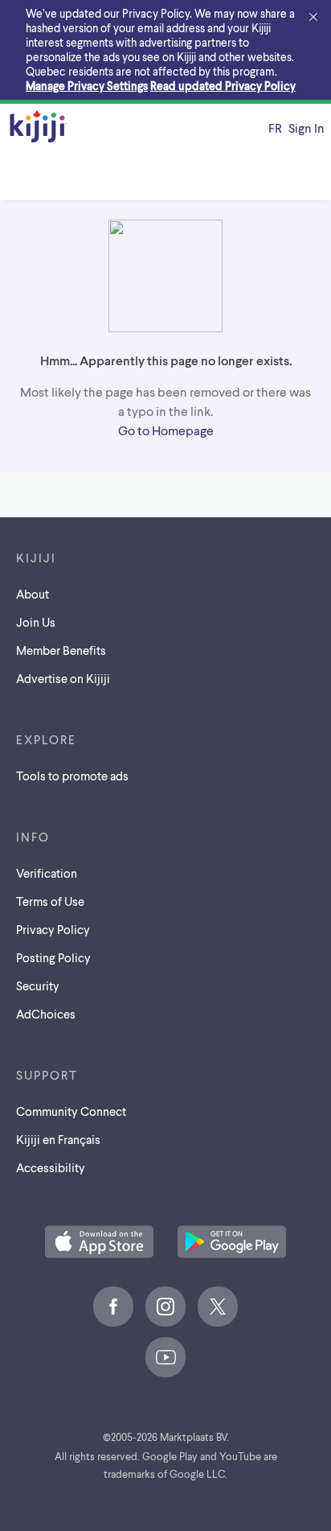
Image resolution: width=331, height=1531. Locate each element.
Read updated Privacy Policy (223, 86)
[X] (218, 1306)
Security (37, 985)
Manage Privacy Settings (87, 86)
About (32, 593)
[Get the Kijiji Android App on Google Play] (232, 1243)
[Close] (313, 17)
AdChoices (46, 1013)
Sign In (306, 127)
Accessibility (50, 1167)
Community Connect (71, 1111)
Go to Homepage (166, 430)
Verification (46, 873)
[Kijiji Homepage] (38, 127)
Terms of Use (50, 901)
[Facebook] (113, 1306)
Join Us (35, 622)
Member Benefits (61, 650)
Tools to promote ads (72, 775)
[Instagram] (165, 1306)
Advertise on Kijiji (63, 678)
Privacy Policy (53, 929)
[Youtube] (165, 1357)
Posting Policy (53, 957)
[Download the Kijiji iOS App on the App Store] (99, 1243)
